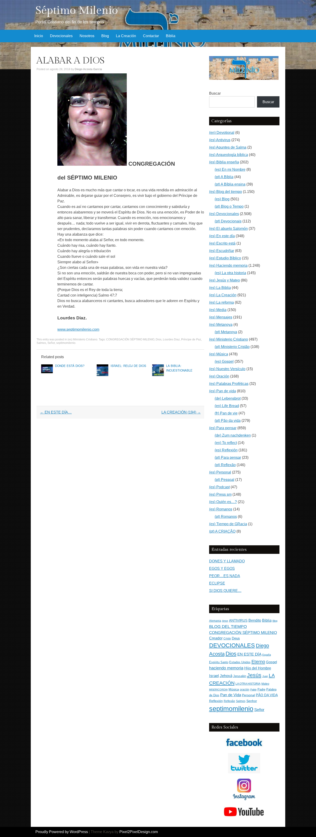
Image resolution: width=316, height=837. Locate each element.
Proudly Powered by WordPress (61, 832)
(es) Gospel (224, 361)
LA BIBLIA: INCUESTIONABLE (179, 367)
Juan (265, 676)
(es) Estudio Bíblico (225, 258)
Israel (214, 675)
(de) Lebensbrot (228, 398)
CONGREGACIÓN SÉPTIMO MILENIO (130, 339)
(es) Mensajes (220, 317)
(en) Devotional (221, 133)
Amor (225, 620)
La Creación (126, 36)
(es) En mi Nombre (230, 169)
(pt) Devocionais (228, 221)
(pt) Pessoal (224, 480)
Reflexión (216, 701)
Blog (105, 36)
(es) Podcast (219, 487)
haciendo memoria (226, 668)
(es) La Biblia (220, 288)
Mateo (265, 683)
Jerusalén (239, 676)
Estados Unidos (240, 662)
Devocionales (61, 36)
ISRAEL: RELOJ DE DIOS (128, 365)
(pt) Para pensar (228, 457)
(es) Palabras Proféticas (228, 384)
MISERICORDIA (218, 689)
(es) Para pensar (222, 428)
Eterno (258, 661)
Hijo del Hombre (257, 668)
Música (234, 689)
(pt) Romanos (226, 517)
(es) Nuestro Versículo (227, 369)
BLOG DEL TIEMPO (228, 626)
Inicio (38, 36)
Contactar (151, 36)
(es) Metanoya (220, 325)
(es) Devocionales (224, 214)
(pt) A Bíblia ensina (230, 184)
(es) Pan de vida (222, 391)
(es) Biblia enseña (224, 162)
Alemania (215, 620)
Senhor (251, 701)
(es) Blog (222, 199)
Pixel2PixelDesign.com (138, 832)
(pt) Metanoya (226, 332)
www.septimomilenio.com (78, 329)
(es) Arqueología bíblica (228, 155)
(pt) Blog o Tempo (229, 206)
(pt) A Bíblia (224, 177)
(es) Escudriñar (221, 251)
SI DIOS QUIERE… (225, 591)
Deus (236, 638)
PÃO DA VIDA (267, 695)
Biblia (170, 36)
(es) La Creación (222, 295)
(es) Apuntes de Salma (227, 147)
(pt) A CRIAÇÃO (222, 531)
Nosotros (87, 36)
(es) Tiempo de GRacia (228, 524)
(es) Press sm (220, 494)
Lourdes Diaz (171, 339)
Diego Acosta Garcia (88, 69)
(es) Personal (220, 472)
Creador (216, 638)
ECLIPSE (217, 583)
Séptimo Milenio (76, 10)
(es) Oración (219, 376)
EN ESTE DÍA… (56, 412)
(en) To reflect (226, 443)
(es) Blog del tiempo (225, 192)
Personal (248, 695)
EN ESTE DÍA (249, 654)
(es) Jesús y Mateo (224, 280)
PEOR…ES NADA (224, 576)
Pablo (253, 689)
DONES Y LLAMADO (227, 561)
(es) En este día (222, 236)
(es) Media (217, 310)
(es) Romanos (220, 509)
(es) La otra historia (230, 273)
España (266, 654)
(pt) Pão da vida (228, 421)
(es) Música (218, 354)
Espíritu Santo (218, 662)
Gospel (271, 662)
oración (244, 689)
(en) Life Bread (227, 406)
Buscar (215, 93)
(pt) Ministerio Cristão (232, 347)
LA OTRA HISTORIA (247, 683)
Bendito (254, 620)
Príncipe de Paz (191, 339)
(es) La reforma (221, 302)
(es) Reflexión (226, 450)
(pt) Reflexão (225, 465)
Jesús (254, 675)
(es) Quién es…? (223, 502)
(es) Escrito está (222, 243)
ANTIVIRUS (238, 620)
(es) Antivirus (219, 140)
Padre (261, 689)
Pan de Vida (230, 695)
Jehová (226, 675)
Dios (158, 339)
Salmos (41, 343)
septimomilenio (65, 343)
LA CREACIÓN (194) (181, 412)
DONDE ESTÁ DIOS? (69, 365)
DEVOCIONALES (232, 645)
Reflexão (229, 701)
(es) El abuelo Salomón (228, 229)
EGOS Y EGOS (222, 568)
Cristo (227, 638)
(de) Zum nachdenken (233, 435)
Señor (51, 343)
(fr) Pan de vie (226, 413)
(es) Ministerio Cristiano (82, 339)
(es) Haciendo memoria (228, 265)
